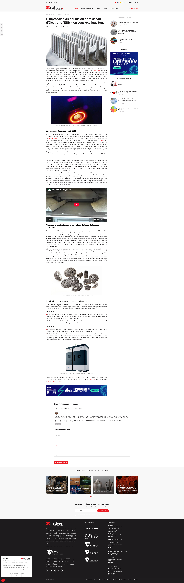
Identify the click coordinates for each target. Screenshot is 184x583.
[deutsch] (115, 2)
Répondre (58, 424)
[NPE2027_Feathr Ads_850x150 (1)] (76, 390)
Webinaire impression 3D (115, 535)
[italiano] (124, 2)
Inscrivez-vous (103, 510)
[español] (120, 2)
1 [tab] (90, 496)
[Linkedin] (1, 27)
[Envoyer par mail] (1, 31)
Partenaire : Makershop (133, 579)
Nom (55, 446)
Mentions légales (117, 579)
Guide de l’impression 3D (87, 8)
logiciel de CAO (53, 138)
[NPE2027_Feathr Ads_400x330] (124, 63)
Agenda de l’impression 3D (115, 530)
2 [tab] (93, 496)
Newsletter (111, 533)
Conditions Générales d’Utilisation (104, 579)
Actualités (75, 8)
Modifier (16, 575)
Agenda (105, 8)
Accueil (48, 14)
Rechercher (135, 8)
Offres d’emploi (114, 8)
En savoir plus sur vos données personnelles (11, 571)
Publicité (130, 2)
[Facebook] (1, 24)
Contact (136, 2)
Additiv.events (70, 546)
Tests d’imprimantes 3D (114, 528)
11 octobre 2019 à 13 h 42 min (122, 412)
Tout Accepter (27, 575)
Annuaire (98, 8)
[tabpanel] (57, 485)
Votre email (79, 510)
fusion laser (96, 71)
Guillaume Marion (66, 27)
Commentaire (57, 435)
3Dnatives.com (61, 546)
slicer (102, 140)
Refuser (6, 575)
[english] (118, 2)
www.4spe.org (58, 566)
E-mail (55, 450)
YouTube (92, 379)
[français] (122, 2)
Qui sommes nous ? (90, 579)
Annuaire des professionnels (115, 527)
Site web (56, 455)
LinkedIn (60, 381)
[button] (3, 580)
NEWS (66, 14)
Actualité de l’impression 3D (57, 14)
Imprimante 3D (112, 525)
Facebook (51, 381)
